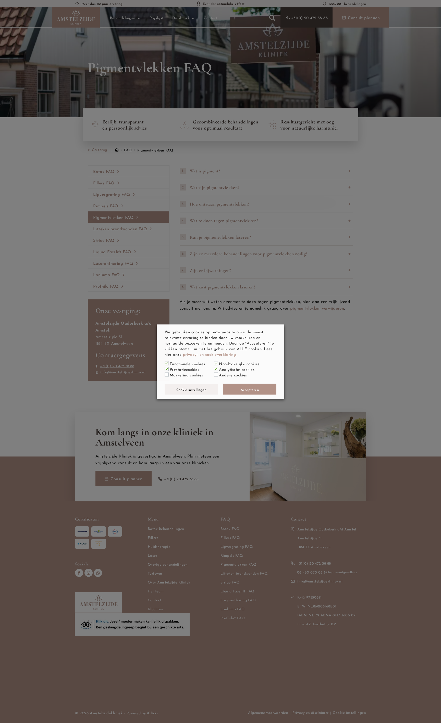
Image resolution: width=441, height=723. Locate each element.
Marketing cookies (186, 374)
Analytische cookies (236, 368)
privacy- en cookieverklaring (209, 354)
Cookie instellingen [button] (191, 389)
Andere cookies (233, 374)
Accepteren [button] (250, 389)
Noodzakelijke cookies (239, 363)
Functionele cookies (187, 363)
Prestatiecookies (184, 368)
